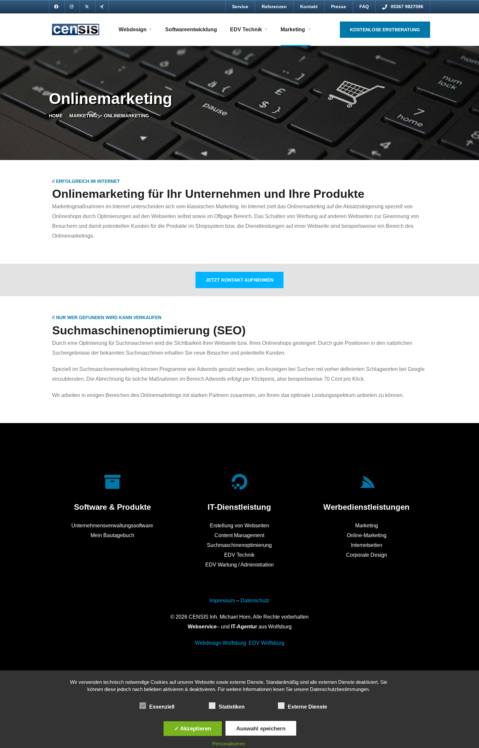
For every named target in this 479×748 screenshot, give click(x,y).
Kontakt (309, 6)
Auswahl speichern (260, 728)
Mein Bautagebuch (112, 535)
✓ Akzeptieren (192, 728)
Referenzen (274, 6)
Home (56, 115)
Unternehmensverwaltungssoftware (112, 525)
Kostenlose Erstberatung (385, 29)
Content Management (239, 535)
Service (240, 6)
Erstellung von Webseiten (239, 525)
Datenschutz (254, 600)
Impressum (222, 600)
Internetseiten (366, 545)
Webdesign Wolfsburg (220, 643)
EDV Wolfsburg (266, 643)
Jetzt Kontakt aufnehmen (239, 280)
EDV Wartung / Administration (239, 564)
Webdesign (133, 29)
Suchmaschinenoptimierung (239, 545)
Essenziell (161, 707)
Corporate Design (366, 555)
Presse (338, 6)
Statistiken (232, 707)
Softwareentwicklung (191, 29)
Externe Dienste (307, 707)
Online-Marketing (366, 535)
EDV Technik (246, 29)
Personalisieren (228, 743)
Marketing (293, 29)
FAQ (364, 6)
